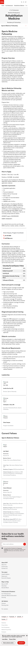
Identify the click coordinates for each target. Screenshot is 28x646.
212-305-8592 (8, 235)
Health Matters (5, 574)
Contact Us (4, 568)
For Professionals (9, 5)
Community (5, 566)
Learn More (5, 639)
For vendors (5, 609)
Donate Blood (5, 587)
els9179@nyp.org (8, 238)
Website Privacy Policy (6, 629)
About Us (4, 564)
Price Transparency (5, 627)
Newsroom (4, 576)
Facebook (12, 617)
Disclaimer (4, 622)
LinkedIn (20, 617)
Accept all (21, 642)
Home (3, 5)
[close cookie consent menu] (26, 635)
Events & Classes (6, 578)
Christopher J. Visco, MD (8, 404)
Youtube (4, 619)
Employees (4, 632)
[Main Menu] (25, 2)
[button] (14, 26)
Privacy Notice (5, 625)
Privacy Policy (12, 639)
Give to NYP (5, 584)
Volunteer (4, 586)
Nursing (4, 597)
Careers (4, 603)
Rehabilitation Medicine (19, 5)
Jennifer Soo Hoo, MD (8, 388)
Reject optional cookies (8, 642)
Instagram (5, 617)
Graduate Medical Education (9, 595)
